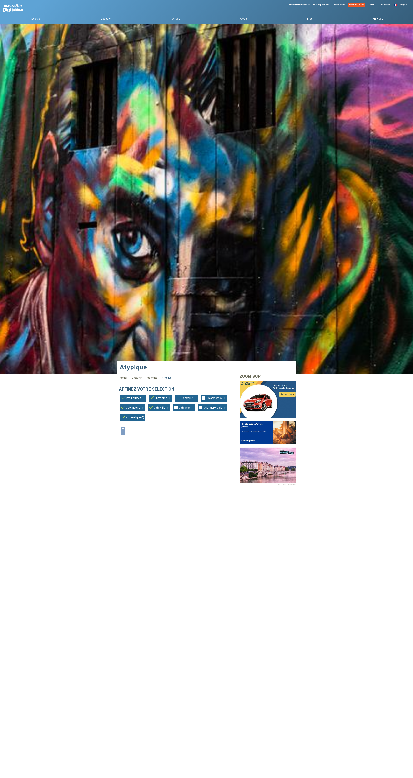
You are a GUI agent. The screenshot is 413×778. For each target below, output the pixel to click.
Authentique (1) (135, 417)
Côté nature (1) (135, 408)
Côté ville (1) (161, 408)
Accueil (123, 378)
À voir (243, 19)
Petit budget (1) (135, 398)
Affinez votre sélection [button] (147, 389)
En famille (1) (188, 398)
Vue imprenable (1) (215, 408)
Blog (310, 19)
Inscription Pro (356, 4)
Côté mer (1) (186, 408)
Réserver (35, 19)
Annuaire (377, 19)
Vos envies (151, 378)
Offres (371, 4)
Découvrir (106, 19)
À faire (176, 19)
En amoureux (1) (216, 398)
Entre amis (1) (163, 398)
